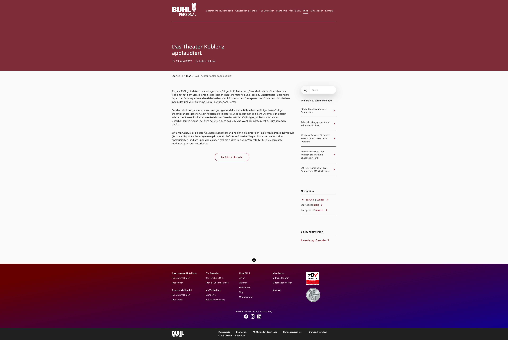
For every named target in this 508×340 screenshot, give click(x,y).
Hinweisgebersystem (317, 332)
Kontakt (329, 10)
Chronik (243, 282)
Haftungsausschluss (292, 332)
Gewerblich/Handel (182, 290)
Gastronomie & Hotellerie (219, 10)
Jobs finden (177, 282)
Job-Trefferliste (213, 290)
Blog (305, 10)
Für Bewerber (267, 10)
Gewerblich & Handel (246, 10)
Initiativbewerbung (215, 299)
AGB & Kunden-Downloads (265, 332)
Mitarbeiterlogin (281, 277)
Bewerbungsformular (314, 240)
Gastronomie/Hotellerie (184, 273)
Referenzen (245, 287)
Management (246, 296)
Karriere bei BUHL (214, 277)
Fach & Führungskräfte (217, 282)
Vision (242, 277)
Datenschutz (224, 332)
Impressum (241, 332)
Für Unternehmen (181, 277)
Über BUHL (295, 10)
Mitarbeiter (317, 10)
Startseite (177, 75)
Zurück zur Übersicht (232, 157)
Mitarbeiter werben (282, 282)
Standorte (281, 10)
